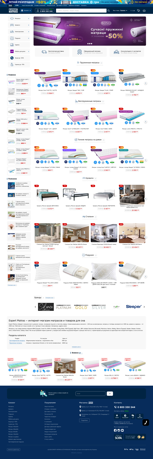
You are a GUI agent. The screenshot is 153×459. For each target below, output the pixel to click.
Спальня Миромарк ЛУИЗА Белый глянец (104, 244)
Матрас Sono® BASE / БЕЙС (104, 129)
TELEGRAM (125, 417)
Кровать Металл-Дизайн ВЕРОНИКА (48, 206)
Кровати (17, 25)
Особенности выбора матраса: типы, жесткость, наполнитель (22, 184)
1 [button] (88, 43)
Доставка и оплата (62, 5)
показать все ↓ (76, 347)
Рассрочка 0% (51, 5)
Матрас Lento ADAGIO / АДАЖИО (135, 375)
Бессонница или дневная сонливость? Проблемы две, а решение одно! (22, 224)
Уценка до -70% (19, 64)
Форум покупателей (51, 431)
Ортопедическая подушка (16, 442)
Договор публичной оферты (53, 426)
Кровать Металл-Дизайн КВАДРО (76, 206)
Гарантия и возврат (74, 5)
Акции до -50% (19, 58)
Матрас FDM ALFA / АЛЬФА (21, 120)
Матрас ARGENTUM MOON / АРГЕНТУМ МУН (17, 376)
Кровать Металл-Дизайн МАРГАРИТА (104, 206)
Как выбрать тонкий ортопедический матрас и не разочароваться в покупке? (22, 215)
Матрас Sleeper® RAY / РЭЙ (76, 90)
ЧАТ (133, 417)
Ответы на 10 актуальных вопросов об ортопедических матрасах (22, 266)
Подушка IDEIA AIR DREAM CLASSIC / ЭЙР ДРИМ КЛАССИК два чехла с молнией (104, 283)
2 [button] (89, 43)
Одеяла (17, 45)
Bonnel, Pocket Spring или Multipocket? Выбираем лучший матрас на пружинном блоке (22, 278)
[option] (90, 31)
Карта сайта (48, 437)
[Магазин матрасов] (10, 6)
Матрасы (17, 18)
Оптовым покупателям (51, 424)
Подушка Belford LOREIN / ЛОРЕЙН (21, 110)
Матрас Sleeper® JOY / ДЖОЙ (48, 129)
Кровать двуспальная (14, 439)
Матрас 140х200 (13, 434)
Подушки (17, 38)
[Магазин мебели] (17, 5)
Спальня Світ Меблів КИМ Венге (132, 244)
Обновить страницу (76, 452)
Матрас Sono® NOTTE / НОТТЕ (48, 90)
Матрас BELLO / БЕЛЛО (111, 375)
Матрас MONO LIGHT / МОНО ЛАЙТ (22, 80)
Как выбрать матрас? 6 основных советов (22, 194)
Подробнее (84, 420)
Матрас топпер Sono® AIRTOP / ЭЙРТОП (104, 167)
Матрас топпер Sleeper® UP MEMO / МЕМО (23, 149)
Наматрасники (19, 31)
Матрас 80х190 (13, 431)
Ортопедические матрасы (17, 340)
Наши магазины (27, 5)
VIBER (117, 417)
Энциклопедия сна (50, 429)
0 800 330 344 (46, 11)
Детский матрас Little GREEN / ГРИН (22, 129)
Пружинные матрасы (15, 343)
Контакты (83, 5)
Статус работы (49, 439)
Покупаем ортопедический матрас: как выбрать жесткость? (22, 246)
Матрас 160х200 (13, 426)
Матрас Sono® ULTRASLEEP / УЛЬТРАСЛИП (76, 129)
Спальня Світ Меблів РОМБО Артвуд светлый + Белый (48, 245)
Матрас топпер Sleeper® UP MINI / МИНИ (23, 139)
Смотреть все (11, 285)
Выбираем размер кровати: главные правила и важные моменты (21, 236)
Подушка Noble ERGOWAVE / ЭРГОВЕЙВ (132, 283)
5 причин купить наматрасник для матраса (23, 256)
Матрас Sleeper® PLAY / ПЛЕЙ (104, 90)
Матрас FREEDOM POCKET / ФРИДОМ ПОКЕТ (132, 91)
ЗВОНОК (139, 417)
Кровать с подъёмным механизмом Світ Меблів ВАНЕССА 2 (132, 206)
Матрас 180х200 (13, 429)
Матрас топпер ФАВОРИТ (20, 100)
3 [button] (91, 43)
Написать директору (13, 449)
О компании (48, 421)
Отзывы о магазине (39, 5)
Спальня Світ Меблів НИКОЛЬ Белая (76, 244)
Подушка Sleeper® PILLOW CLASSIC (21, 159)
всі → (81, 353)
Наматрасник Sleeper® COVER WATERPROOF (22, 90)
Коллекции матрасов (51, 434)
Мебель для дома (20, 51)
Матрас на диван (13, 437)
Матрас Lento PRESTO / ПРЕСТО (23, 169)
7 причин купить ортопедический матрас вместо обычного (22, 203)
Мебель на (118, 435)
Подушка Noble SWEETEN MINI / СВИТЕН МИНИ (75, 283)
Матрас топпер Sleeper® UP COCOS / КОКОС (76, 168)
